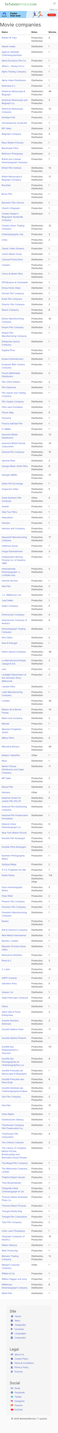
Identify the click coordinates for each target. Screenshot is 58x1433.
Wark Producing (10, 1250)
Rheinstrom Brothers (12, 955)
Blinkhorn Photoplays (12, 153)
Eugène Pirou (8, 350)
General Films (8, 460)
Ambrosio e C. (9, 85)
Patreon (18, 1405)
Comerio (6, 265)
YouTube (18, 1409)
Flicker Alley (8, 412)
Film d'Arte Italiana (11, 381)
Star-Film (6, 1105)
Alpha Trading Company (14, 71)
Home (17, 1316)
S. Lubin (6, 969)
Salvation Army (9, 983)
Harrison (6, 523)
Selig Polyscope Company (15, 997)
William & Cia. (8, 1273)
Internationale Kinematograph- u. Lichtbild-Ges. (11, 571)
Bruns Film (7, 194)
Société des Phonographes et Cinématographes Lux (13, 1061)
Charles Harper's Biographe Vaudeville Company (12, 216)
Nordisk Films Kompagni (14, 847)
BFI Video (6, 128)
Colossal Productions (12, 259)
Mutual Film (7, 787)
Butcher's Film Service (13, 202)
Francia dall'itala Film (12, 423)
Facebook (19, 1392)
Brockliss (6, 185)
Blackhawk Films (10, 148)
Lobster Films (8, 686)
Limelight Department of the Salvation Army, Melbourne (14, 677)
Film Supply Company (13, 401)
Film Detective (9, 387)
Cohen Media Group (12, 254)
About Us (19, 1354)
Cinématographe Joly (12, 234)
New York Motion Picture (14, 832)
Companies (20, 1337)
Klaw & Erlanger (9, 643)
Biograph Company (11, 134)
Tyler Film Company (12, 1222)
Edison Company (10, 310)
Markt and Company (12, 718)
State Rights (8, 1114)
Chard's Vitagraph (11, 208)
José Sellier (7, 600)
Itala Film (6, 586)
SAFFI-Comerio (9, 978)
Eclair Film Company (12, 299)
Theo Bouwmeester (11, 1182)
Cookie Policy (21, 1358)
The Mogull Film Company (15, 1163)
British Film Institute (11, 167)
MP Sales (6, 778)
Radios (5, 921)
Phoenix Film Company (13, 901)
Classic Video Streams (13, 248)
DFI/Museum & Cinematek (15, 282)
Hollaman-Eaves (10, 546)
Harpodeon (7, 517)
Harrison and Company (13, 528)
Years (17, 1320)
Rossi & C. (7, 960)
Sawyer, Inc (7, 992)
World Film (7, 1293)
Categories (20, 1324)
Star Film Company (11, 1096)
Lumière (6, 700)
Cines (4, 239)
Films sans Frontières (12, 407)
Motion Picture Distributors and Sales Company (13, 769)
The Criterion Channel (13, 1142)
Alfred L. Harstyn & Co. (13, 66)
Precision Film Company (14, 907)
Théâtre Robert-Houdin (13, 1177)
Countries (19, 1329)
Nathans (6, 792)
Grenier (5, 506)
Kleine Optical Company (14, 651)
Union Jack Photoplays (13, 1231)
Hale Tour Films (9, 512)
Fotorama (6, 418)
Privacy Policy (21, 1367)
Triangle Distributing (12, 1211)
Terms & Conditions (24, 1363)
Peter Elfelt (7, 896)
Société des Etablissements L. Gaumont (10, 1049)
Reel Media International (14, 935)
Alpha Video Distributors (14, 80)
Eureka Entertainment (12, 359)
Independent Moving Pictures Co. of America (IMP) (13, 560)
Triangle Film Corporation (14, 1216)
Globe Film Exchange (12, 483)
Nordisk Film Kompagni (13, 838)
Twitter (18, 1396)
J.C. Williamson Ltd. (11, 595)
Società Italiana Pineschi (14, 1038)
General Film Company (13, 452)
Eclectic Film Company (13, 304)
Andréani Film (8, 117)
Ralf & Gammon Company (15, 930)
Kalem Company (10, 606)
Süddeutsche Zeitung (13, 1119)
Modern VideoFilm (11, 755)
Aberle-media (8, 46)
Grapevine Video (10, 489)
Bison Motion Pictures (12, 142)
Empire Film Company (13, 327)
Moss (4, 760)
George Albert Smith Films (15, 466)
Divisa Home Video (11, 288)
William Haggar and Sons (14, 1279)
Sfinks (5, 1006)
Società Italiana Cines (12, 1029)
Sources (18, 1371)
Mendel (5, 723)
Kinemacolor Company (13, 614)
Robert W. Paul (9, 37)
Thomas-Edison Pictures (14, 1205)
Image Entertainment (12, 551)
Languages (20, 1333)
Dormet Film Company (13, 293)
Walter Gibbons (9, 1245)
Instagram (19, 1401)
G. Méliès (6, 429)
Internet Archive (10, 580)
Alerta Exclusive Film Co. (14, 60)
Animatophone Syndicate (14, 123)
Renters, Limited (10, 940)
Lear (4, 669)
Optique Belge (9, 864)
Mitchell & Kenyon (10, 746)
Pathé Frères (8, 875)
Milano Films (8, 738)
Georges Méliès (9, 474)
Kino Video (7, 637)
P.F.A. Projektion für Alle (14, 869)
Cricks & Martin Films (12, 273)
